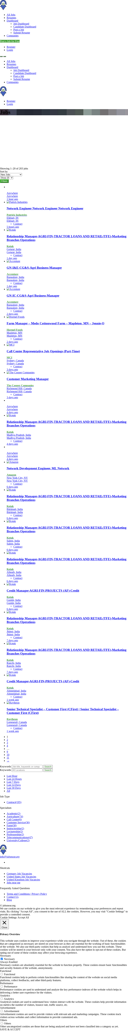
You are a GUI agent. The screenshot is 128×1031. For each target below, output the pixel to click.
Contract (14, 802)
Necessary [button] (5, 955)
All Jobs (11, 14)
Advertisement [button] (7, 1007)
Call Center (14, 819)
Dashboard (12, 20)
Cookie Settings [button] (8, 917)
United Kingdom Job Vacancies (23, 879)
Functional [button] (5, 971)
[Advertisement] (64, 142)
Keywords (5, 766)
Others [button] (3, 1020)
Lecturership (15, 831)
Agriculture (15, 816)
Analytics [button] (5, 995)
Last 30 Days (14, 787)
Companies (12, 35)
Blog (9, 899)
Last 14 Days (14, 785)
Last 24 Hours (14, 779)
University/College (18, 840)
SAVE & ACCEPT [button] (10, 1029)
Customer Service (18, 822)
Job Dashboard (21, 23)
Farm (11, 825)
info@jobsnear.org (10, 856)
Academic (13, 813)
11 (8, 757)
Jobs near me (13, 882)
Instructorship (15, 828)
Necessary (9, 959)
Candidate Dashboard (24, 26)
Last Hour (12, 776)
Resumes (11, 17)
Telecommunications (20, 837)
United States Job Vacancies (21, 876)
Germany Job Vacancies (19, 873)
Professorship (15, 834)
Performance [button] (6, 983)
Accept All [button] (23, 917)
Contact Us (12, 896)
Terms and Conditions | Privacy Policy (27, 893)
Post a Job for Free (10, 41)
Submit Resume (21, 32)
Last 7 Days (13, 782)
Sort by (4, 171)
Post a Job (18, 29)
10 (8, 754)
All (8, 790)
